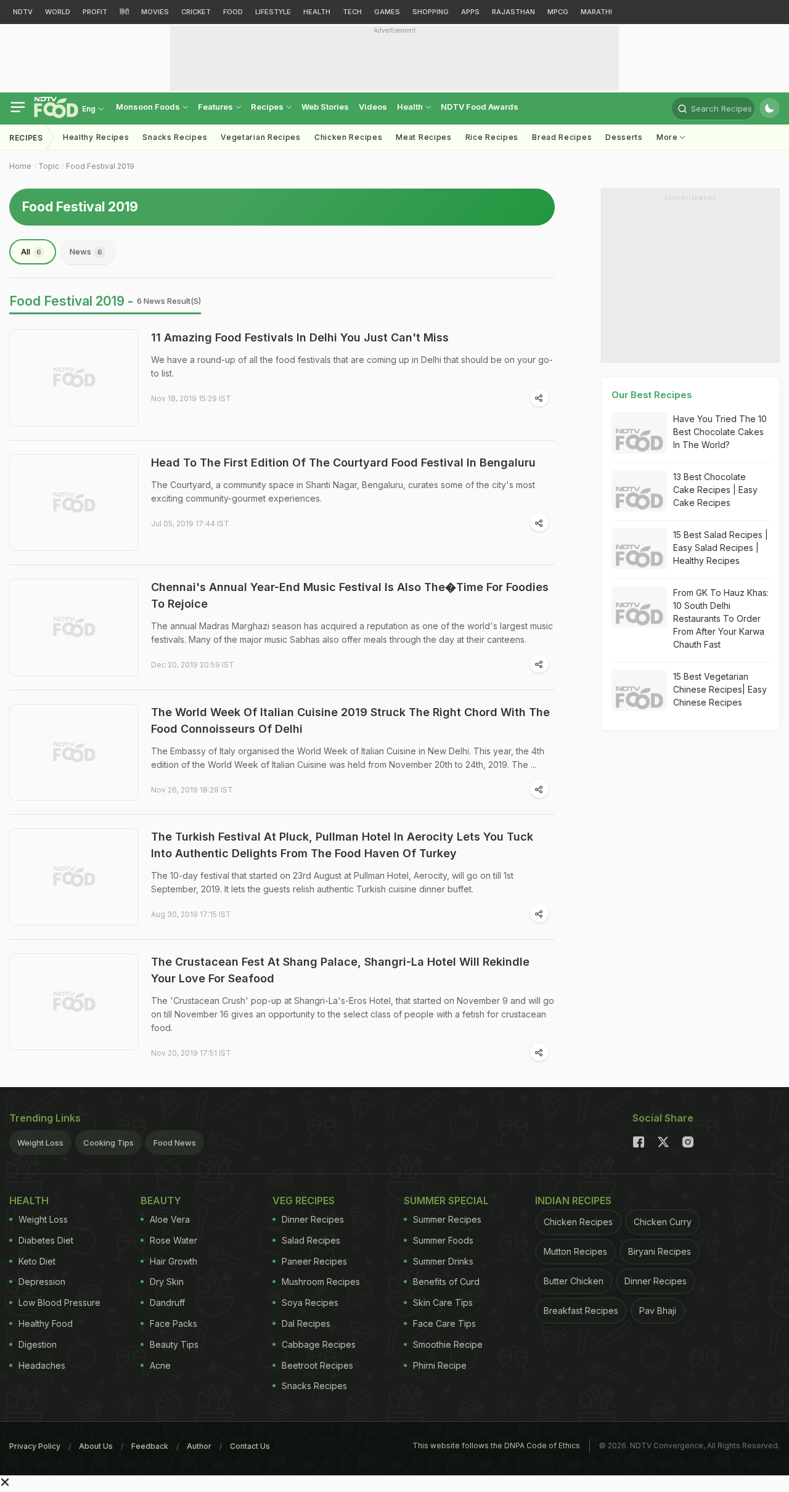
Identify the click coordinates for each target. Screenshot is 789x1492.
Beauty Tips (174, 1344)
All (31, 251)
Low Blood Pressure (59, 1302)
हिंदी (124, 11)
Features (216, 107)
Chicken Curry (663, 1222)
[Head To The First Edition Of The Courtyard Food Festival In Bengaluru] (74, 503)
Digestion (37, 1344)
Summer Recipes (447, 1219)
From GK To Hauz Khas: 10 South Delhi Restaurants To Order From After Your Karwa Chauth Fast (721, 618)
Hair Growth (173, 1261)
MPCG (557, 11)
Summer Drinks (443, 1261)
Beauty (161, 1200)
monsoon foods (149, 107)
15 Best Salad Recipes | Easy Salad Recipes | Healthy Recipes (720, 547)
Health (411, 107)
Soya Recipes (310, 1302)
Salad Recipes (311, 1240)
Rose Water (173, 1240)
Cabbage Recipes (319, 1344)
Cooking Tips (108, 1143)
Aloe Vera (170, 1219)
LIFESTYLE (273, 11)
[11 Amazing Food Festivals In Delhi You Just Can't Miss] (74, 377)
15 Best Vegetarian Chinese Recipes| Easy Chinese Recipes (720, 689)
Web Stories (325, 107)
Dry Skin (167, 1281)
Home (20, 166)
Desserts (624, 137)
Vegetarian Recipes (261, 137)
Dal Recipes (306, 1323)
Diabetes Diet (45, 1240)
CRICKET (196, 11)
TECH (352, 11)
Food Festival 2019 (100, 166)
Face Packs (173, 1323)
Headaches (41, 1365)
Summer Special (446, 1200)
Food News (174, 1143)
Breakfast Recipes (581, 1310)
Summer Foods (443, 1240)
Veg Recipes (303, 1200)
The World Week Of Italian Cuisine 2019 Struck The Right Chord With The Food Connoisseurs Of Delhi (350, 720)
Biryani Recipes (659, 1251)
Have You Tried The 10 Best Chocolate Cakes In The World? (720, 432)
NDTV (23, 11)
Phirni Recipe (440, 1365)
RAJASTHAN (513, 11)
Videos (373, 107)
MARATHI (596, 11)
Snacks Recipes (174, 137)
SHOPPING (430, 11)
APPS (470, 11)
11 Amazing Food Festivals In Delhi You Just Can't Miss (300, 337)
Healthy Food (45, 1323)
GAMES (387, 11)
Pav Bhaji (657, 1310)
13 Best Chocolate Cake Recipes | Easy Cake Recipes (715, 489)
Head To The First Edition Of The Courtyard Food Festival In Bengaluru (343, 462)
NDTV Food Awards (479, 107)
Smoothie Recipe (448, 1344)
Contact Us (250, 1446)
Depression (41, 1281)
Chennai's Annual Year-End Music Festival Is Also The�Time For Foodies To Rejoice (350, 595)
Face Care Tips (444, 1323)
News (86, 251)
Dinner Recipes (313, 1219)
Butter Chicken (573, 1281)
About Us (96, 1446)
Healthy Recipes (96, 137)
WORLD (57, 11)
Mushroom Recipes (321, 1281)
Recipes (268, 107)
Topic (48, 166)
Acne (160, 1365)
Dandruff (167, 1302)
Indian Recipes (573, 1200)
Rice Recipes (491, 137)
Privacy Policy (34, 1446)
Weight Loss (40, 1143)
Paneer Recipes (314, 1261)
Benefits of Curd (446, 1281)
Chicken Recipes (348, 137)
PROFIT (95, 11)
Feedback (149, 1446)
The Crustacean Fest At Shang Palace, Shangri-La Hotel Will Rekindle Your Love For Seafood (340, 970)
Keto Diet (36, 1261)
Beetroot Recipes (317, 1365)
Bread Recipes (562, 137)
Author (199, 1446)
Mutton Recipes (575, 1251)
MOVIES (155, 11)
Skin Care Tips (443, 1302)
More (668, 137)
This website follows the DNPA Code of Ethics (496, 1445)
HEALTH (316, 11)
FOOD (233, 11)
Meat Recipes (423, 137)
